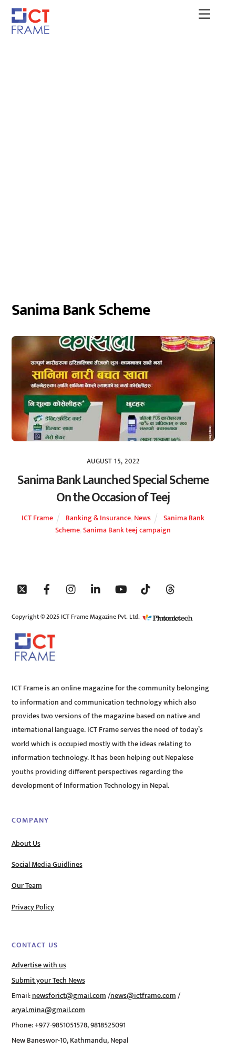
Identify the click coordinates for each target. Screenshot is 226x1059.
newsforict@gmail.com (69, 995)
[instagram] (71, 588)
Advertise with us (39, 965)
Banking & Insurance (98, 518)
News (142, 518)
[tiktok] (145, 588)
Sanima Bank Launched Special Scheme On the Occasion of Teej (113, 489)
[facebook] (46, 588)
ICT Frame (37, 518)
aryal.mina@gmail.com (48, 1010)
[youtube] (120, 588)
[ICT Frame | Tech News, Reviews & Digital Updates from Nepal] (30, 30)
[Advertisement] (113, 162)
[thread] (170, 588)
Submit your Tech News (48, 980)
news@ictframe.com (143, 995)
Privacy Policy (33, 907)
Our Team (27, 885)
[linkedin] (96, 588)
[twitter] (22, 588)
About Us (26, 843)
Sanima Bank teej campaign (127, 530)
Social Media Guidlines (47, 864)
